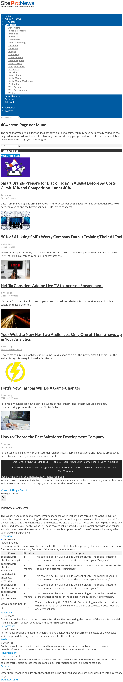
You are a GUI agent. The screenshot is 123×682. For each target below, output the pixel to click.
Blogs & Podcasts (17, 30)
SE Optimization (16, 66)
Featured (13, 48)
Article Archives (13, 18)
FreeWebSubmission (105, 467)
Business (13, 36)
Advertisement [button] (9, 652)
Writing (12, 93)
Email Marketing (17, 42)
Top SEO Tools (60, 461)
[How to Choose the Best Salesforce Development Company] (15, 429)
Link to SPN (44, 461)
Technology (14, 84)
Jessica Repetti (8, 246)
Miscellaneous (15, 57)
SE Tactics (13, 69)
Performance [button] (8, 626)
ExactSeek (17, 467)
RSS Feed (9, 101)
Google (12, 51)
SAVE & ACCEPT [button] (9, 679)
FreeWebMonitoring (64, 471)
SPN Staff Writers (9, 295)
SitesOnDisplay (64, 467)
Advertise (10, 98)
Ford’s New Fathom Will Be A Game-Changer (40, 388)
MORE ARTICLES (10, 155)
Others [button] (5, 666)
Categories (10, 24)
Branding (13, 33)
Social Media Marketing (20, 81)
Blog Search (47, 467)
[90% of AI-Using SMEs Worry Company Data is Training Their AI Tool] (15, 229)
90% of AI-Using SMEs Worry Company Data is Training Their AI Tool (61, 236)
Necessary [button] (6, 536)
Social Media (14, 78)
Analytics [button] (6, 639)
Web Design (14, 87)
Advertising (14, 27)
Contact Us (90, 461)
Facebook (13, 45)
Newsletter (10, 21)
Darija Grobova (8, 198)
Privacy (102, 461)
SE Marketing (15, 63)
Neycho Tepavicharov (11, 349)
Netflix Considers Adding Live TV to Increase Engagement (52, 285)
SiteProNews (32, 467)
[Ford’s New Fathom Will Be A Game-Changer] (15, 380)
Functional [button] (6, 612)
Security (12, 72)
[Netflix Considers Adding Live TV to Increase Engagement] (15, 278)
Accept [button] (23, 490)
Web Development (18, 90)
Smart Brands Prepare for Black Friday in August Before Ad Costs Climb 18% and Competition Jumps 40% (58, 185)
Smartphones (15, 75)
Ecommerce (14, 39)
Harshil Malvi (7, 447)
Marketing (13, 54)
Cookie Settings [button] (10, 490)
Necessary (9, 539)
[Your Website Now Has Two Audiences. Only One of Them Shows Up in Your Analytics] (15, 327)
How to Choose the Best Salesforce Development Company (52, 436)
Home (8, 15)
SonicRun (88, 467)
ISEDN (77, 467)
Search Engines (16, 60)
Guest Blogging (13, 95)
